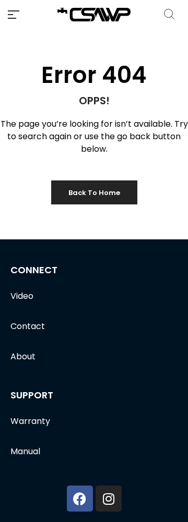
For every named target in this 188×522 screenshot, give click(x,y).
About (23, 356)
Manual (25, 451)
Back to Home (94, 193)
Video (21, 296)
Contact (27, 326)
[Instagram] (109, 498)
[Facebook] (80, 498)
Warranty (30, 421)
